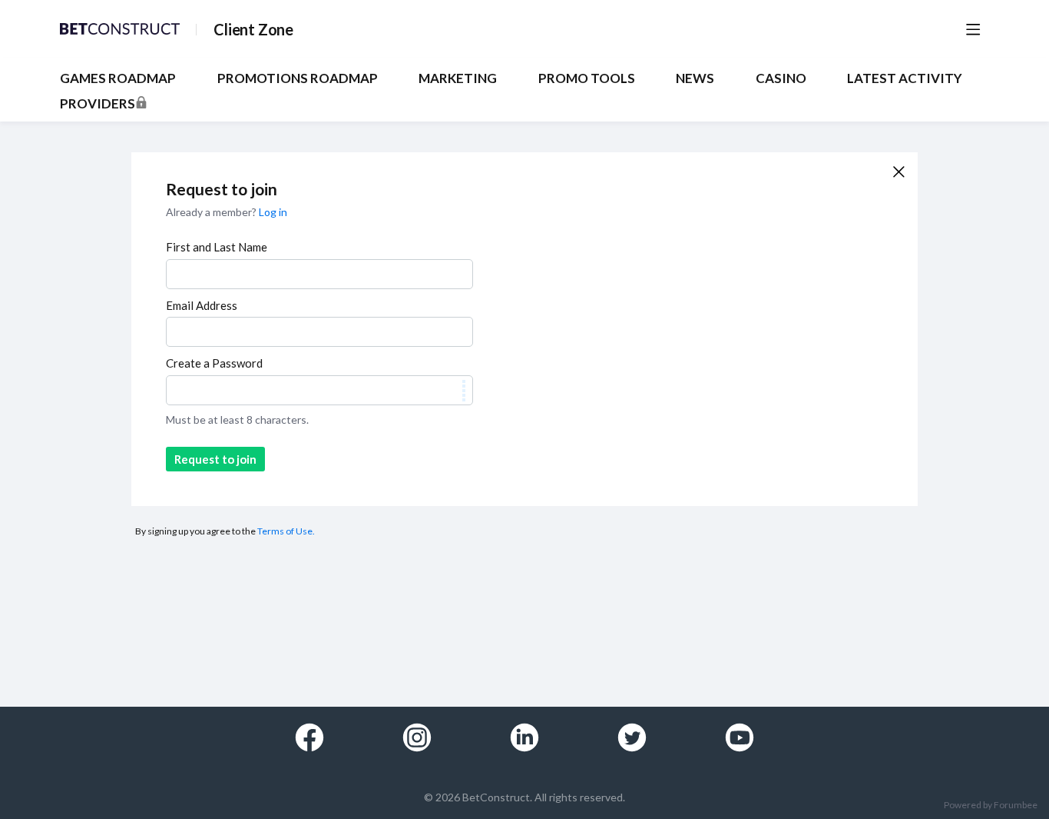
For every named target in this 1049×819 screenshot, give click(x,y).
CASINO (781, 78)
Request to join (215, 459)
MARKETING (458, 78)
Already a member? (226, 211)
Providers (97, 104)
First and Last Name (216, 247)
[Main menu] (973, 29)
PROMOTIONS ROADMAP (297, 78)
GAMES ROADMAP (118, 78)
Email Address (201, 305)
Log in (273, 211)
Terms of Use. (286, 531)
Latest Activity (904, 78)
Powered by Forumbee (990, 805)
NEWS (695, 78)
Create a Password (214, 363)
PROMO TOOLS (586, 78)
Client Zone (253, 29)
